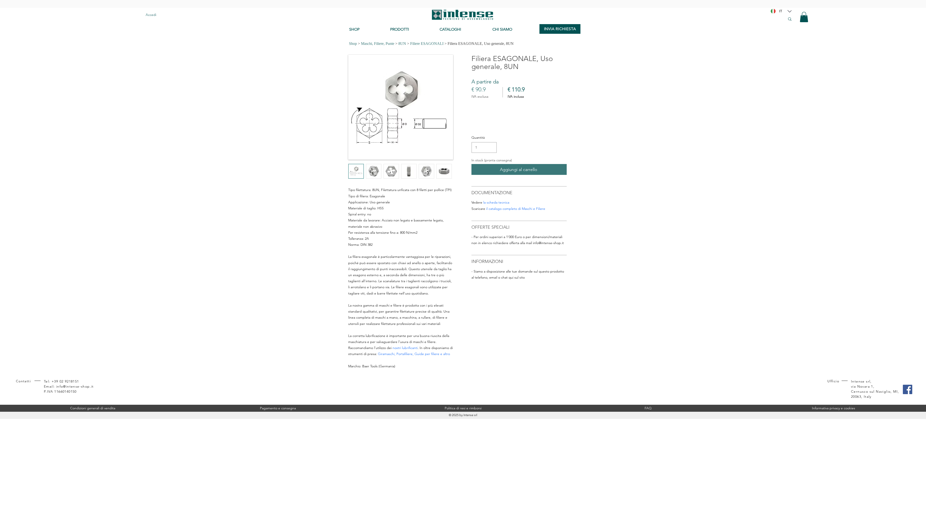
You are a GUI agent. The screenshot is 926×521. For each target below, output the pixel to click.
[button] (804, 17)
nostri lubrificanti (405, 348)
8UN (402, 43)
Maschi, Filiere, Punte (377, 43)
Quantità (478, 137)
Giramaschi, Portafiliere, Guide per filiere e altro (414, 354)
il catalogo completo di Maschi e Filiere (515, 208)
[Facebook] (907, 389)
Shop (353, 43)
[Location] (789, 11)
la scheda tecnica (496, 202)
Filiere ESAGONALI (426, 43)
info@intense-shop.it (548, 243)
